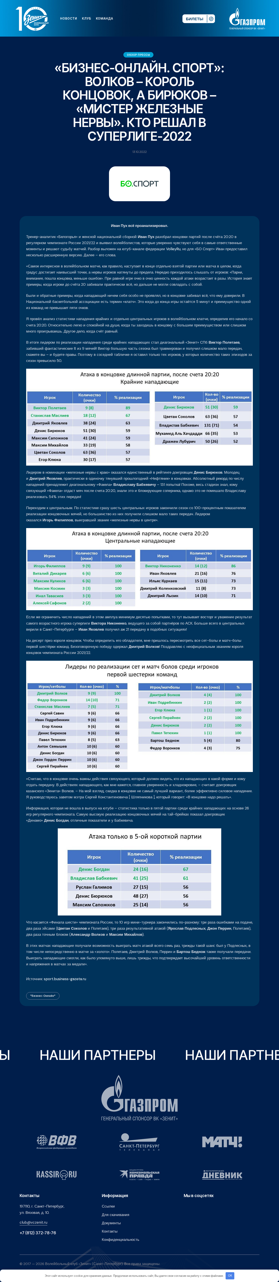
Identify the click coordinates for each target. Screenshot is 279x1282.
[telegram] (152, 18)
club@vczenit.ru (33, 1222)
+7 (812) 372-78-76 (38, 1233)
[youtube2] (138, 18)
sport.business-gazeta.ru (65, 978)
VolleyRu (173, 249)
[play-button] (145, 18)
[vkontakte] (131, 18)
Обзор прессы (138, 54)
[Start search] (165, 18)
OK (230, 1275)
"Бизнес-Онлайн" (42, 995)
